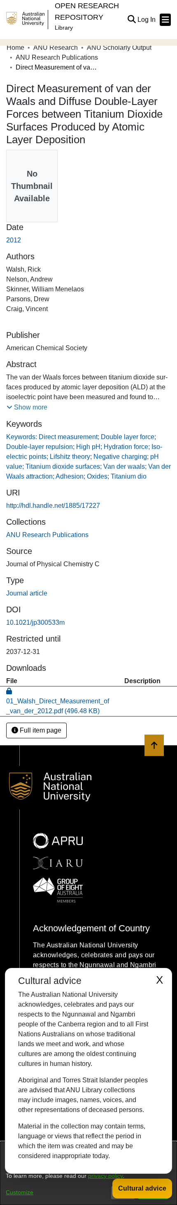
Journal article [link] (26, 593)
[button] (131, 20)
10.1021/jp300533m (35, 622)
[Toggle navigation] (165, 20)
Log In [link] (146, 19)
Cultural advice (142, 1188)
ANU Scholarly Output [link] (119, 47)
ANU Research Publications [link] (57, 57)
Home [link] (15, 47)
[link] (47, 534)
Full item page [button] (39, 730)
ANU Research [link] (55, 47)
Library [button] (64, 27)
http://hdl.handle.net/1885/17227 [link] (53, 505)
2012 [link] (13, 240)
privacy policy (105, 1175)
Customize (19, 1192)
